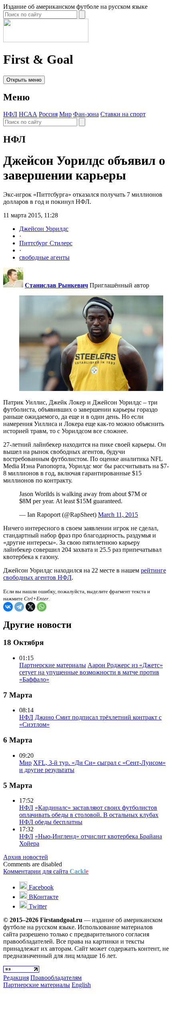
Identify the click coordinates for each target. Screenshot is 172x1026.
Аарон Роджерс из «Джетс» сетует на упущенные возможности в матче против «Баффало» (91, 672)
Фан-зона (86, 114)
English (81, 984)
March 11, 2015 (118, 514)
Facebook (40, 887)
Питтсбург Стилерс (45, 243)
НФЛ (10, 114)
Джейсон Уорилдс (43, 228)
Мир (65, 114)
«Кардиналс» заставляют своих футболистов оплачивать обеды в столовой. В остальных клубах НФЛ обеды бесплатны (88, 814)
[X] (30, 607)
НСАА (28, 114)
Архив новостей (25, 857)
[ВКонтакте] (8, 607)
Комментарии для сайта (45, 871)
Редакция (16, 977)
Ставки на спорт (123, 114)
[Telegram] (19, 607)
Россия (48, 114)
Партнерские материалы (52, 665)
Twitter (37, 906)
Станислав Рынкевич (56, 285)
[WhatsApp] (41, 607)
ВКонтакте (42, 896)
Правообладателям (56, 977)
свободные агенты (44, 257)
